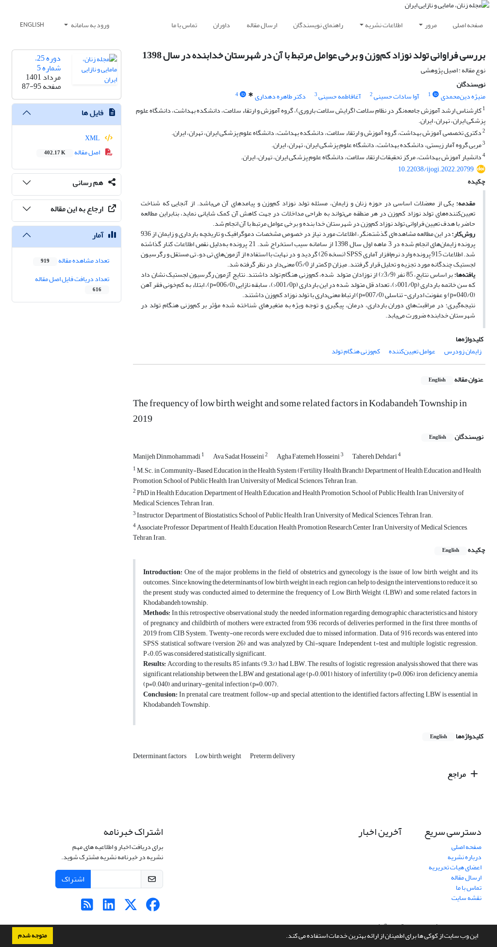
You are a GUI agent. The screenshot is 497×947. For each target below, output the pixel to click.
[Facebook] (152, 907)
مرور (431, 25)
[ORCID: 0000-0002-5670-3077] (243, 95)
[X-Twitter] (130, 907)
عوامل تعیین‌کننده (412, 351)
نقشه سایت (466, 897)
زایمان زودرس (462, 351)
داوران (221, 25)
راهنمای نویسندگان (318, 25)
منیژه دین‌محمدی (463, 96)
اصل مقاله (72, 152)
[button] (283, 936)
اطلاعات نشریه (383, 25)
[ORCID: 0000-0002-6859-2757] (436, 95)
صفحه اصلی (468, 25)
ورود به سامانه (89, 25)
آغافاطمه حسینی (339, 96)
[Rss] (87, 907)
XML (93, 138)
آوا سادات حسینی (396, 96)
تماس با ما (184, 25)
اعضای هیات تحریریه (455, 867)
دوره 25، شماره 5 (48, 63)
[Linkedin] (109, 907)
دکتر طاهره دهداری (280, 96)
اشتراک (73, 879)
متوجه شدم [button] (32, 935)
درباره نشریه (464, 857)
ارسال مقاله (262, 25)
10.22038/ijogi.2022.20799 (436, 169)
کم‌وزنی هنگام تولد (355, 351)
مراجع (457, 774)
